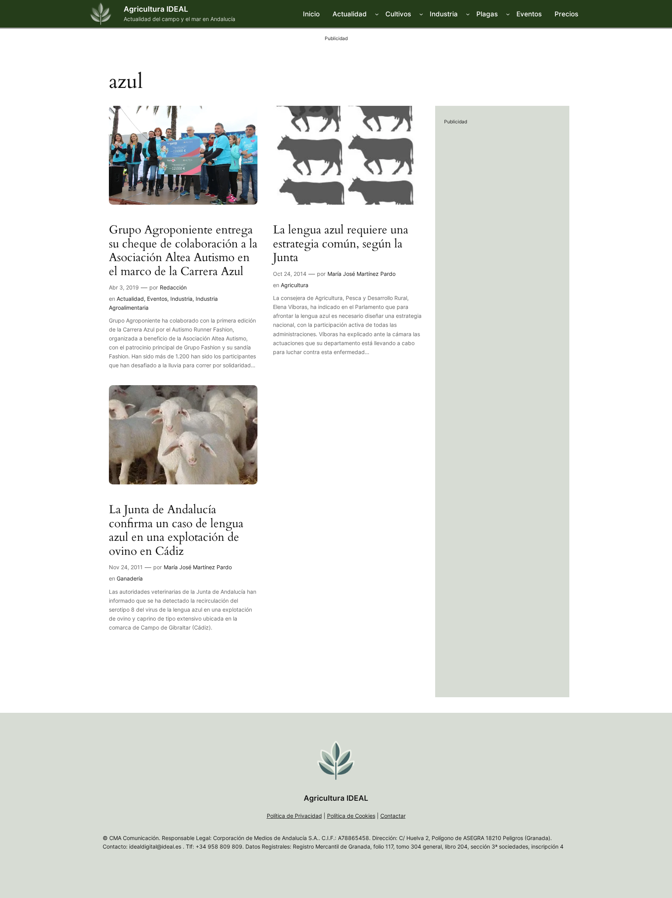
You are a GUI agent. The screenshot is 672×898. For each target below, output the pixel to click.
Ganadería (130, 578)
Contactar (393, 815)
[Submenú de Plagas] (508, 14)
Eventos (157, 298)
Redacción (173, 287)
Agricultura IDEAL (156, 9)
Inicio (311, 14)
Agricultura (294, 285)
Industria (181, 298)
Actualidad (130, 298)
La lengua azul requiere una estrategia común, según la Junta (340, 244)
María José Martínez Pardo (361, 273)
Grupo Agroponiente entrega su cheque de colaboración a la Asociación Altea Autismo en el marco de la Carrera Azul (183, 251)
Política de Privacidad (294, 815)
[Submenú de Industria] (468, 14)
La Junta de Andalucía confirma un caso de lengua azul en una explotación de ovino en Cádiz (176, 530)
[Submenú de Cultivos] (421, 14)
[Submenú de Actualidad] (377, 14)
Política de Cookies (351, 815)
